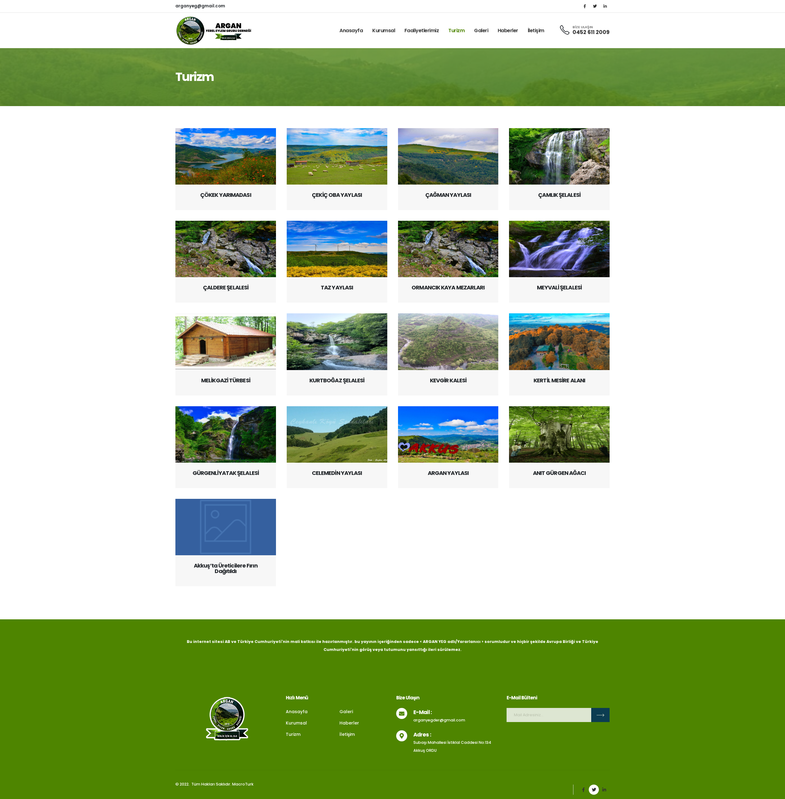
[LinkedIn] (605, 6)
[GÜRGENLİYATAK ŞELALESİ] (225, 434)
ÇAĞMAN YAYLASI (448, 195)
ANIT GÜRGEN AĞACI (559, 473)
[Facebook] (584, 6)
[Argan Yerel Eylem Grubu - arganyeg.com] (213, 30)
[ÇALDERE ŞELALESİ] (225, 249)
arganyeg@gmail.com (200, 6)
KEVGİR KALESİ (448, 380)
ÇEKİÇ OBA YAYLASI (337, 195)
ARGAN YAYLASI (448, 473)
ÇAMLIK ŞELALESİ (559, 195)
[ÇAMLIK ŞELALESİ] (559, 156)
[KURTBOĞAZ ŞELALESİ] (337, 341)
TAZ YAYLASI (337, 287)
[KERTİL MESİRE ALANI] (559, 341)
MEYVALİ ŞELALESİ (559, 287)
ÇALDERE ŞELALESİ (226, 287)
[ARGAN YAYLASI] (448, 434)
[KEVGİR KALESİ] (448, 341)
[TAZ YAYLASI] (337, 249)
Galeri (481, 30)
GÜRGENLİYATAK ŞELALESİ (226, 473)
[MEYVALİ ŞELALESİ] (559, 249)
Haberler (508, 30)
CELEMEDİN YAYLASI (337, 473)
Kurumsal (383, 30)
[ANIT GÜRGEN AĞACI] (559, 434)
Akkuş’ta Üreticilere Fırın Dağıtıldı (226, 568)
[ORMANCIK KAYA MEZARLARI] (448, 249)
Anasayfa (351, 30)
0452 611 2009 (591, 32)
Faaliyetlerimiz (421, 30)
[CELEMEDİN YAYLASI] (337, 434)
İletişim (536, 30)
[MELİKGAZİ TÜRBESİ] (225, 341)
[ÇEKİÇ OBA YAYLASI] (337, 156)
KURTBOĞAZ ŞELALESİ (337, 380)
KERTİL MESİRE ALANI (559, 380)
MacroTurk (243, 784)
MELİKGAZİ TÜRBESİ (225, 380)
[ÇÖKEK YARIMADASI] (225, 156)
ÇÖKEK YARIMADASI (225, 195)
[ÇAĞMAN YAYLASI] (448, 156)
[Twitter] (595, 6)
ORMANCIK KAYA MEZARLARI (448, 287)
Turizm (456, 30)
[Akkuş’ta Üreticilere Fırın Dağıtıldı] (225, 527)
